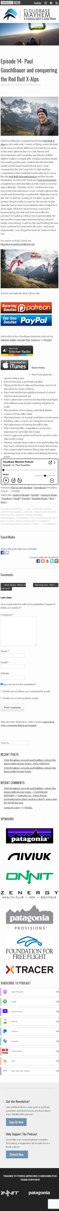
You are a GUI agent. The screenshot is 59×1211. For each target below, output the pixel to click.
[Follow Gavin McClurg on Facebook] (38, 561)
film (3, 515)
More (4, 502)
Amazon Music (49, 495)
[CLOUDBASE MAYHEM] (26, 18)
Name (5, 651)
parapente (23, 518)
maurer (38, 515)
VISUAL (28, 807)
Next (54, 1193)
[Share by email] (7, 553)
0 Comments (50, 524)
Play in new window (21, 487)
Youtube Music (40, 498)
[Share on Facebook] (2, 553)
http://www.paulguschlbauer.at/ (18, 244)
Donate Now (17, 1154)
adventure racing (11, 511)
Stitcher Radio (8, 340)
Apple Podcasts (21, 495)
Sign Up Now (16, 1122)
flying (11, 515)
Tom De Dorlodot (46, 180)
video (35, 524)
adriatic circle (42, 508)
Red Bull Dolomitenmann (23, 176)
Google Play (23, 340)
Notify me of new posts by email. (20, 698)
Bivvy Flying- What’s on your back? (13, 587)
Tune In (35, 340)
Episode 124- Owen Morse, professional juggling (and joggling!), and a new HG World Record (30, 799)
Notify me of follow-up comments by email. (26, 691)
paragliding (8, 518)
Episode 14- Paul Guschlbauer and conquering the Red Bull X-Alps (29, 70)
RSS (52, 498)
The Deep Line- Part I (46, 585)
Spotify (35, 495)
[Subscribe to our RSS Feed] (43, 561)
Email (17, 498)
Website (5, 673)
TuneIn (26, 498)
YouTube (37, 2)
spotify (51, 2)
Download (39, 487)
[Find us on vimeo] (52, 561)
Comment (7, 614)
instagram (45, 2)
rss (56, 2)
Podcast (17, 508)
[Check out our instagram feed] (56, 561)
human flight (24, 515)
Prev (5, 1193)
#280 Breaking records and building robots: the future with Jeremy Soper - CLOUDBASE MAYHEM (30, 792)
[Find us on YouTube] (47, 561)
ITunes (47, 340)
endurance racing (45, 511)
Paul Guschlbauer (41, 518)
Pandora (7, 498)
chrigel (28, 511)
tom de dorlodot (26, 521)
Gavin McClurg (32, 84)
